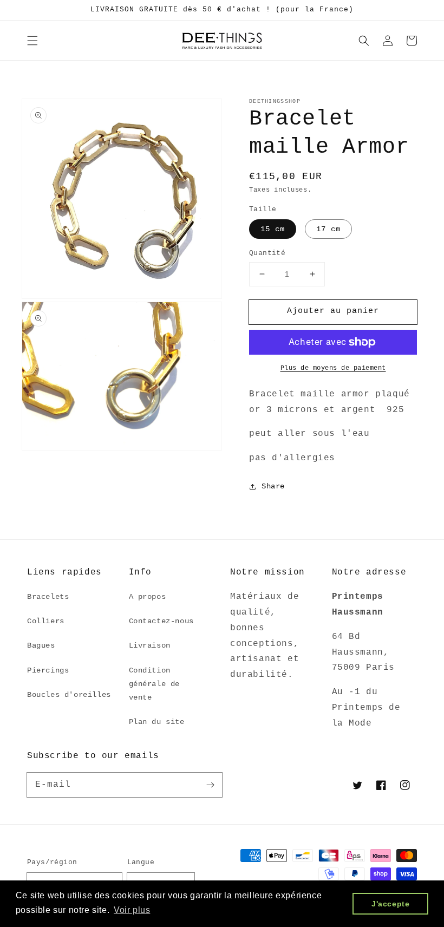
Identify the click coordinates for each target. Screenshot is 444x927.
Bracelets (48, 596)
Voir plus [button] (132, 910)
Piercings (48, 670)
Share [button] (273, 486)
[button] (32, 41)
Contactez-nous (161, 621)
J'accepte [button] (390, 903)
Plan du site (157, 721)
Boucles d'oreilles (69, 694)
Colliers (45, 621)
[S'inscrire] (210, 785)
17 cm (328, 229)
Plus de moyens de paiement (333, 368)
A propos (147, 596)
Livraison (150, 645)
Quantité (267, 253)
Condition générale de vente (154, 684)
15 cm (272, 229)
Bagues (41, 645)
